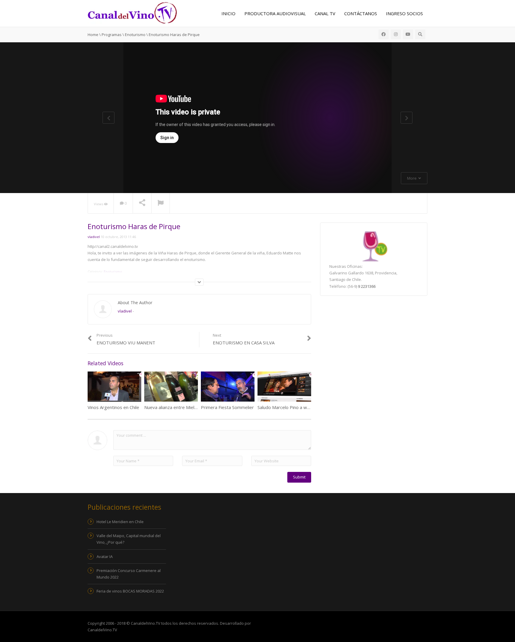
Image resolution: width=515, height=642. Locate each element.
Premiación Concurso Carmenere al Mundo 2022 (129, 574)
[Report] (161, 203)
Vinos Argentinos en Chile (113, 407)
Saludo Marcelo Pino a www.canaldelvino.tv (301, 407)
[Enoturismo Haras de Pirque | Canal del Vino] (132, 12)
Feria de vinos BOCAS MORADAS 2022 (130, 591)
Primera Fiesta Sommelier (227, 407)
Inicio (228, 13)
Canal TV (325, 13)
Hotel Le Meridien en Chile (120, 521)
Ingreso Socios (404, 13)
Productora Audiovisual (275, 13)
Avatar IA (105, 556)
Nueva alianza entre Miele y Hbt (177, 407)
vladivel (94, 236)
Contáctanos (360, 13)
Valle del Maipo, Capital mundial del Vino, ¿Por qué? (129, 539)
